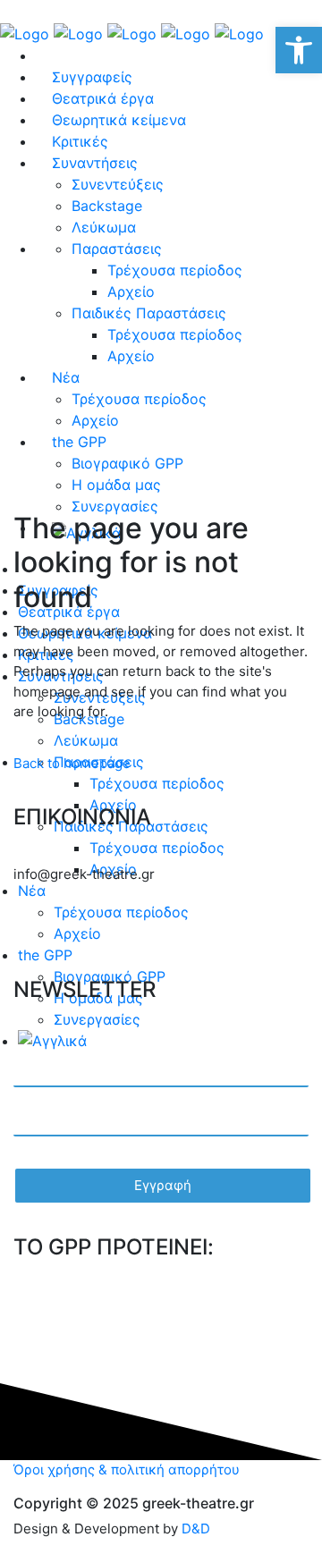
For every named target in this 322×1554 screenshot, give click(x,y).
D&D (196, 1528)
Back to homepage (72, 763)
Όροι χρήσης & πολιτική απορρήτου (126, 1469)
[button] (298, 50)
